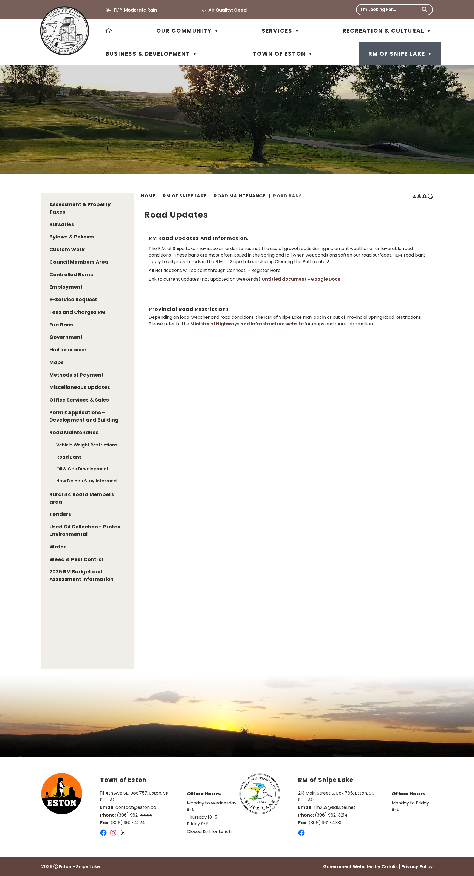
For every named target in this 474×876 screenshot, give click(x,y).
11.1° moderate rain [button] (135, 10)
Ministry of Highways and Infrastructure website (247, 324)
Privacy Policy (417, 866)
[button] (424, 9)
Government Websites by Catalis (360, 866)
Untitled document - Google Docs (301, 279)
